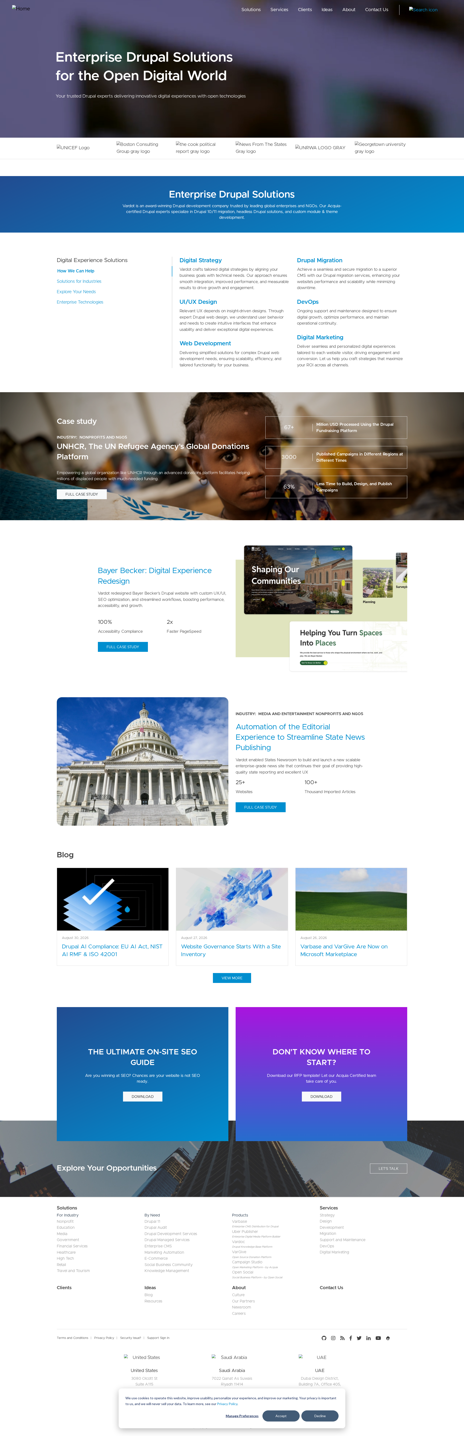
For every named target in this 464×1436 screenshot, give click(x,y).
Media (62, 1234)
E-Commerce (156, 1258)
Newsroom (241, 1307)
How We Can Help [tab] (75, 271)
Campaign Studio (247, 1262)
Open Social (242, 1272)
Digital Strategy (201, 260)
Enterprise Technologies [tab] (80, 302)
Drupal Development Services (171, 1234)
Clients (305, 9)
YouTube (378, 1338)
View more (232, 978)
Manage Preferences (242, 1416)
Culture (238, 1295)
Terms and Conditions (72, 1338)
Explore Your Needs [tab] (76, 292)
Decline (320, 1416)
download (143, 1097)
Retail (61, 1265)
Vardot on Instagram (333, 1338)
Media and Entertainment (286, 714)
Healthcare (66, 1252)
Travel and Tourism (73, 1271)
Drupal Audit (156, 1228)
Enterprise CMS (158, 1246)
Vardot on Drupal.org (388, 1338)
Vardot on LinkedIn (368, 1338)
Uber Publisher (245, 1232)
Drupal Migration (319, 260)
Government (68, 1240)
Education (66, 1228)
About (348, 9)
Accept (281, 1416)
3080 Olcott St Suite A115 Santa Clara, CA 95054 (144, 1384)
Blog (149, 1295)
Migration (328, 1234)
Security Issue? (130, 1338)
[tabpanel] (144, 1382)
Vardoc (238, 1242)
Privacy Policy (227, 1404)
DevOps (308, 302)
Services (279, 9)
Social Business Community (169, 1265)
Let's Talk (389, 1169)
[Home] (30, 10)
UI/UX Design (198, 302)
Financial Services (72, 1246)
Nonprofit (65, 1221)
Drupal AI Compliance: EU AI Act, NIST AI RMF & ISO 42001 (112, 950)
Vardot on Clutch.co (400, 1338)
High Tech (65, 1258)
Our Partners (243, 1301)
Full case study (81, 494)
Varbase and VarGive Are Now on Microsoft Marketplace (344, 950)
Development (332, 1228)
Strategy (327, 1215)
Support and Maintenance (342, 1240)
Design (326, 1221)
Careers (239, 1313)
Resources (153, 1301)
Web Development (205, 344)
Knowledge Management (167, 1271)
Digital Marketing (320, 338)
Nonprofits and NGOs (103, 437)
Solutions (251, 9)
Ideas (327, 9)
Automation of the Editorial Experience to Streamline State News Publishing (300, 737)
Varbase (239, 1221)
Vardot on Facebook (350, 1338)
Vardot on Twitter (359, 1338)
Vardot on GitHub (325, 1338)
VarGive (239, 1252)
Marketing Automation (164, 1252)
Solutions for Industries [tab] (79, 281)
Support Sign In (158, 1338)
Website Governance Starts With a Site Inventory (231, 950)
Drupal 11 (152, 1221)
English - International (448, 10)
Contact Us (376, 9)
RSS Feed (342, 1338)
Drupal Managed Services (167, 1240)
